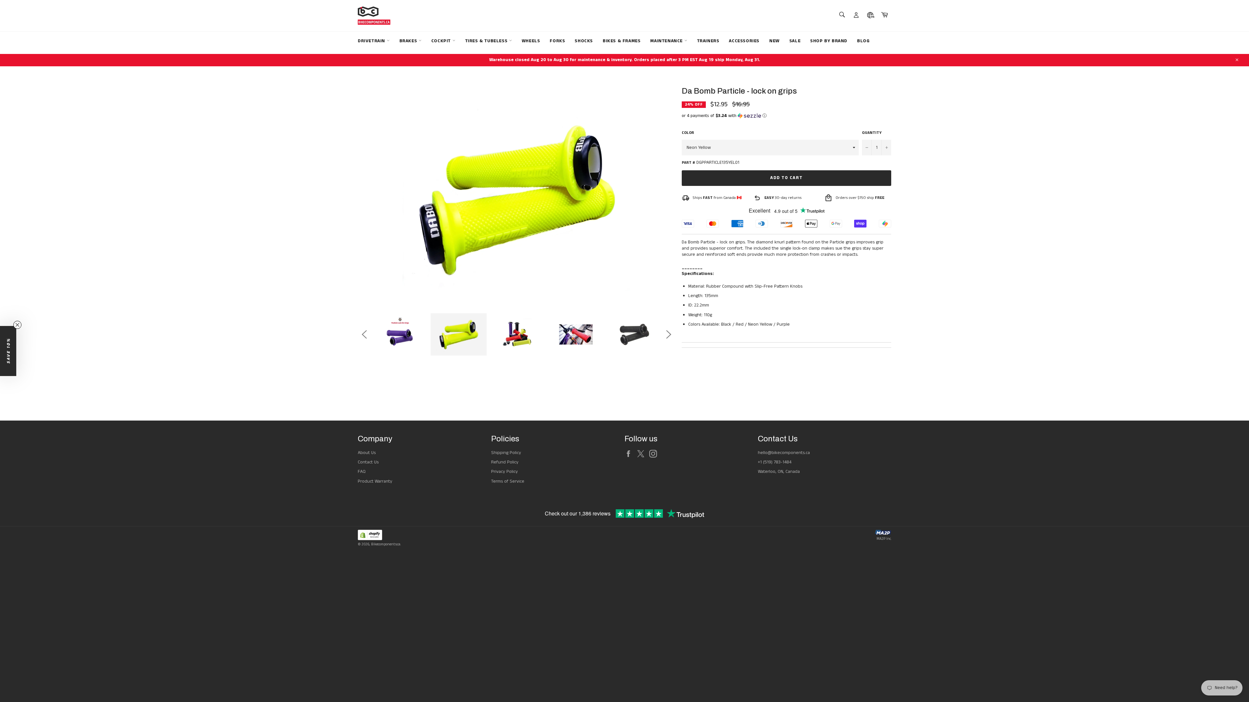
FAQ (361, 471)
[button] (786, 116)
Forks (557, 41)
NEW (774, 41)
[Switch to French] (870, 15)
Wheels (531, 41)
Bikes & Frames (621, 41)
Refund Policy (504, 462)
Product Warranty (375, 481)
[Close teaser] (17, 325)
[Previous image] (364, 334)
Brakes (409, 41)
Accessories (744, 41)
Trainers (708, 41)
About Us (367, 452)
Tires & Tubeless (487, 41)
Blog (863, 41)
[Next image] (669, 334)
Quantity (871, 133)
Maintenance (667, 41)
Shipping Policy (506, 452)
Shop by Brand (828, 41)
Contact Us (368, 462)
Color (688, 133)
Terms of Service (507, 481)
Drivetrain (372, 41)
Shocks (584, 41)
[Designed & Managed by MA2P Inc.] (883, 533)
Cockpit (441, 41)
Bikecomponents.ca (385, 544)
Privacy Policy (504, 471)
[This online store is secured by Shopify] (379, 536)
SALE (794, 41)
